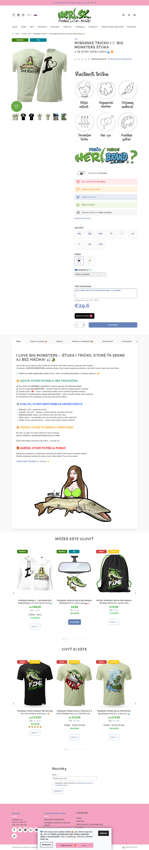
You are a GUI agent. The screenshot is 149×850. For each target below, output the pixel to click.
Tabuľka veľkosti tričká (91, 189)
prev (13, 593)
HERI (76, 39)
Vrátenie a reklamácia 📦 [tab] (82, 341)
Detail (34, 627)
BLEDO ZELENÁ (78, 725)
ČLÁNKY (79, 828)
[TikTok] (23, 15)
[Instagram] (18, 15)
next (135, 593)
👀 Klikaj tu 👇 (33, 461)
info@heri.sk (17, 820)
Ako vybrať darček (94, 182)
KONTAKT (80, 821)
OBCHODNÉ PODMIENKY (54, 820)
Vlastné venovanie (89, 197)
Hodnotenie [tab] (127, 341)
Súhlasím (103, 833)
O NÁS (79, 818)
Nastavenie (46, 845)
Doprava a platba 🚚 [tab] (38, 341)
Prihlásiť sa (58, 791)
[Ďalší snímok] (65, 75)
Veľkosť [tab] (59, 341)
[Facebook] (14, 15)
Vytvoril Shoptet (131, 847)
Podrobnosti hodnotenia (120, 59)
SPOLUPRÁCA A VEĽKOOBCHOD (89, 824)
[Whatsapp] (31, 829)
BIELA (39, 615)
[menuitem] (15, 26)
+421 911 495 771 (19, 822)
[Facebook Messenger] (25, 829)
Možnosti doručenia (83, 218)
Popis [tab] (18, 341)
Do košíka (114, 325)
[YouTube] (36, 829)
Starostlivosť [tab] (107, 341)
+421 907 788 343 (19, 825)
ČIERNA (31, 615)
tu (74, 837)
